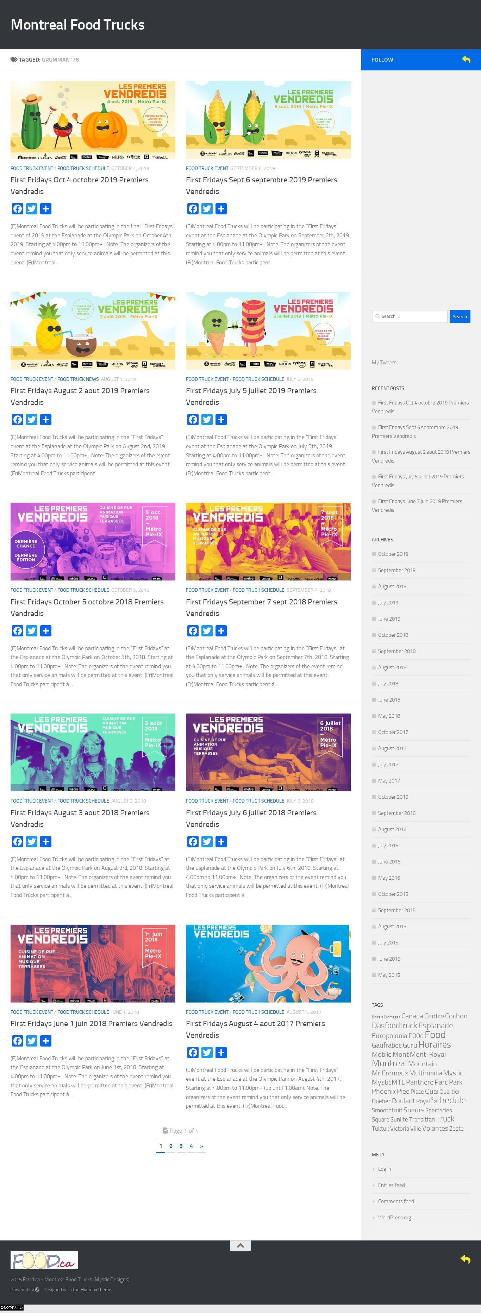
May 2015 (389, 975)
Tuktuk (380, 1128)
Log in (384, 1169)
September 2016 (397, 813)
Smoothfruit (387, 1110)
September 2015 (397, 910)
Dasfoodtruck (394, 1025)
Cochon (456, 1016)
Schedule (448, 1100)
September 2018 (397, 651)
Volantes (435, 1128)
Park (455, 1082)
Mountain (422, 1064)
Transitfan (422, 1119)
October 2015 (393, 894)
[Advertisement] (421, 186)
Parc (441, 1082)
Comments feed (396, 1201)
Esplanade (435, 1025)
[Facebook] (432, 59)
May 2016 (389, 878)
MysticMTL (388, 1082)
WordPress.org (394, 1217)
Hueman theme (96, 1289)
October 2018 (393, 635)
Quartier (449, 1091)
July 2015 (388, 943)
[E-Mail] (466, 59)
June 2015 (389, 959)
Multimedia (425, 1073)
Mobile (382, 1054)
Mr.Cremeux (390, 1073)
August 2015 (392, 926)
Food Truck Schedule (83, 168)
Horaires (434, 1044)
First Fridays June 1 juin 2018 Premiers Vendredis (92, 1023)
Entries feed (391, 1185)
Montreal (389, 1063)
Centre (434, 1016)
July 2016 (388, 845)
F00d (416, 1035)
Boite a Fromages (386, 1017)
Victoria (399, 1128)
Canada (412, 1016)
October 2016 (393, 797)
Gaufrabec (387, 1045)
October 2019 (393, 554)
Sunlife (399, 1119)
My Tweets (384, 362)
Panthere (419, 1082)
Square (380, 1119)
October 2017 (393, 732)
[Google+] (455, 59)
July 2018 (388, 683)
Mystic (453, 1073)
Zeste (456, 1128)
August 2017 (392, 748)
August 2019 (392, 586)
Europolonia (389, 1035)
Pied (403, 1091)
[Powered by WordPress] (37, 1289)
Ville (415, 1128)
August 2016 (392, 829)
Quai (431, 1091)
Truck (445, 1119)
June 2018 (389, 700)
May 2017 (389, 781)
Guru (410, 1045)
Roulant (403, 1101)
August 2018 (392, 667)
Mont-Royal (428, 1054)
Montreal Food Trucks (78, 24)
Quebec (381, 1101)
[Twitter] (443, 59)
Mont (401, 1054)
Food (435, 1035)
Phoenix (384, 1091)
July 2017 (388, 764)
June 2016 (389, 862)
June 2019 (389, 619)
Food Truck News (78, 379)
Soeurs (414, 1110)
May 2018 (389, 716)
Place (417, 1091)
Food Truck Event (32, 168)
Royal (423, 1101)
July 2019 (388, 602)
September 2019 (397, 570)
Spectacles (438, 1110)
